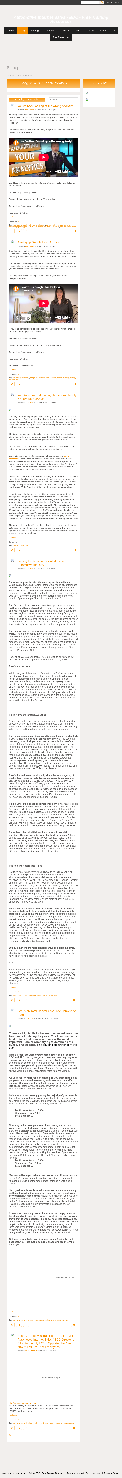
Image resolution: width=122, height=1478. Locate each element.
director (45, 1423)
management (69, 1423)
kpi (30, 995)
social (50, 995)
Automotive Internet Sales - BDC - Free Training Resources (61, 19)
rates (54, 1320)
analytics (16, 225)
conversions (34, 1320)
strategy (73, 378)
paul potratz (39, 227)
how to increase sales (68, 227)
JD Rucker (29, 402)
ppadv (25, 227)
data (47, 378)
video (59, 1320)
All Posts (11, 75)
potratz (31, 227)
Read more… (14, 217)
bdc (30, 1423)
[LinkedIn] (19, 231)
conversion (25, 1320)
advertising (25, 378)
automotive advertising (29, 225)
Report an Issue (93, 1473)
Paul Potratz (29, 110)
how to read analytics (51, 227)
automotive (25, 1423)
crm (40, 1423)
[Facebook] (26, 231)
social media (40, 378)
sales (27, 545)
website (65, 1320)
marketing (17, 378)
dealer (41, 1320)
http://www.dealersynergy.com (23, 1403)
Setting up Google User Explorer (39, 242)
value (55, 995)
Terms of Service (112, 1473)
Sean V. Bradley (31, 1351)
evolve (51, 1423)
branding (66, 378)
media (42, 995)
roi (46, 995)
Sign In (116, 2)
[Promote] (75, 231)
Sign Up (109, 2)
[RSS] (10, 1435)
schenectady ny (52, 225)
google (32, 378)
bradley (35, 1423)
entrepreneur (13, 379)
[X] (12, 231)
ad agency (41, 225)
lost (62, 1423)
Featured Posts (25, 75)
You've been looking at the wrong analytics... (47, 106)
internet (57, 1423)
